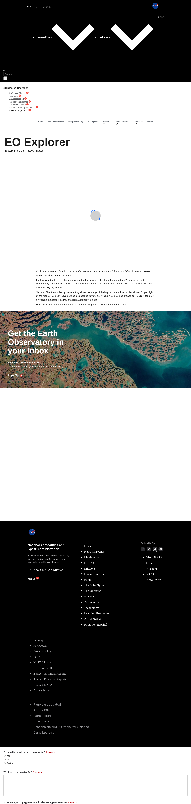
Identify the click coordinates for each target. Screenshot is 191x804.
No (8, 759)
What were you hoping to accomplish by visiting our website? (40, 802)
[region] (95, 215)
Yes (8, 756)
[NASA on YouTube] (160, 549)
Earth (40, 122)
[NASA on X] (155, 549)
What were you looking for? (22, 772)
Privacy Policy (57, 366)
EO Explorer (93, 122)
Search (150, 122)
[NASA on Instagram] (149, 549)
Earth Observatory (56, 122)
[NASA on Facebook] (143, 549)
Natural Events (77, 300)
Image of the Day (75, 122)
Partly (10, 763)
